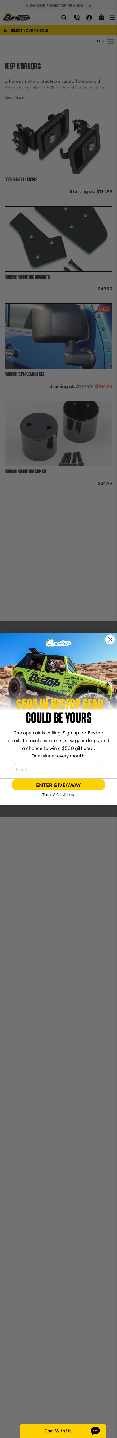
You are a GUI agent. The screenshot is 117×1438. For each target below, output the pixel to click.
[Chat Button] (63, 1431)
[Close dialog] (110, 639)
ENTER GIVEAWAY (58, 784)
